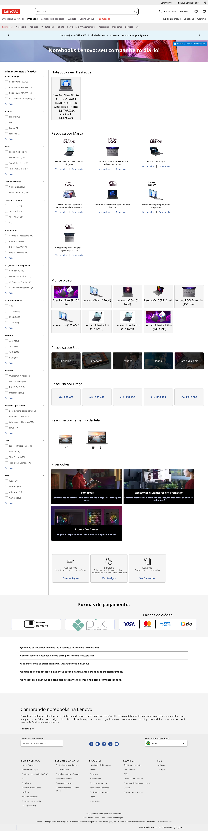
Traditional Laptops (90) (7, 462)
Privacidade (88, 817)
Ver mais (9, 104)
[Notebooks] (27, 27)
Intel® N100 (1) (7, 241)
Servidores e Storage (98, 783)
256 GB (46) (7, 317)
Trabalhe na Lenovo (30, 796)
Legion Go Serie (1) (7, 151)
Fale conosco (129, 769)
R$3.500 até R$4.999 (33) (7, 87)
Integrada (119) (7, 392)
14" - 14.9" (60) (7, 211)
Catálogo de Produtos (99, 792)
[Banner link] (104, 35)
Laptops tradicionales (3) (7, 445)
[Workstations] (55, 27)
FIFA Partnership (29, 805)
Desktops (94, 774)
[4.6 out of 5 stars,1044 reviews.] (66, 114)
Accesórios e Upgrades (99, 787)
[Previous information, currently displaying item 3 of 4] (8, 35)
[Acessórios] (110, 27)
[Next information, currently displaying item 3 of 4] (199, 35)
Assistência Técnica (64, 778)
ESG (23, 778)
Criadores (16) (7, 492)
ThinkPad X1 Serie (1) (7, 168)
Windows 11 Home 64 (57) (7, 422)
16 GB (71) (7, 352)
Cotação (161, 769)
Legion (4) (7, 128)
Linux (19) (7, 427)
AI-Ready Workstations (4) (7, 287)
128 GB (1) (7, 322)
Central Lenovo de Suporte (67, 765)
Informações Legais (30, 769)
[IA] (139, 27)
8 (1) (7, 222)
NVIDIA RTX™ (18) (7, 381)
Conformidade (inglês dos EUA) (35, 774)
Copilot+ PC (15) (7, 270)
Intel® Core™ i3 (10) (7, 247)
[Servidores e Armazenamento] (96, 27)
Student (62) (7, 486)
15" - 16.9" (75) (7, 217)
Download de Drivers (64, 783)
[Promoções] (14, 27)
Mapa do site (100, 817)
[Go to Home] (11, 11)
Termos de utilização (115, 817)
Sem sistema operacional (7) (7, 410)
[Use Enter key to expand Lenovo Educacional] (199, 3)
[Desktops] (39, 27)
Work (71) (7, 480)
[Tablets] (65, 27)
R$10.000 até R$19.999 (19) (7, 98)
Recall (92, 796)
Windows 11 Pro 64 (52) (7, 416)
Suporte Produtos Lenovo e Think (67, 789)
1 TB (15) (7, 305)
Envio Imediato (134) (7, 192)
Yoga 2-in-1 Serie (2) (7, 163)
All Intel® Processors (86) (7, 235)
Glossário (128, 787)
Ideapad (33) (7, 133)
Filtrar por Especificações (21, 71)
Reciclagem (26, 783)
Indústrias (162, 765)
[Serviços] (134, 27)
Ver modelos (61, 169)
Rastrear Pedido (62, 769)
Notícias (25, 792)
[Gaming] (207, 18)
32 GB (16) (7, 340)
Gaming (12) (7, 497)
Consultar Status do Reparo (67, 774)
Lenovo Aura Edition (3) (7, 276)
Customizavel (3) (7, 186)
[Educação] (195, 18)
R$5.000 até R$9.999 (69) (7, 93)
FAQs (126, 774)
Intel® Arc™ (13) (7, 387)
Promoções (94, 801)
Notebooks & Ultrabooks (100, 765)
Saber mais (77, 169)
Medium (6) (7, 451)
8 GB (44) (7, 357)
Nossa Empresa (28, 765)
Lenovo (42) (7, 116)
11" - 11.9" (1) (7, 205)
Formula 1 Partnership (31, 801)
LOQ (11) (7, 122)
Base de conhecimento (133, 792)
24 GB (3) (7, 346)
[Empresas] (181, 18)
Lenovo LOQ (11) (7, 157)
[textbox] (166, 743)
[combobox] (84, 11)
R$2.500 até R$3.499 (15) (7, 81)
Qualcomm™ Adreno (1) (7, 375)
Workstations (95, 778)
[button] (205, 2)
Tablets (93, 769)
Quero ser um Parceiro (133, 778)
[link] (204, 12)
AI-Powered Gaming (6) (7, 282)
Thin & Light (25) (7, 457)
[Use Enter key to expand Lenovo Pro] (173, 3)
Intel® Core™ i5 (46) (7, 252)
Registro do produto (132, 765)
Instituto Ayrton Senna (31, 787)
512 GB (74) (7, 311)
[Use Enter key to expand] (191, 11)
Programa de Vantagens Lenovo (137, 783)
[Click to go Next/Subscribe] (58, 743)
